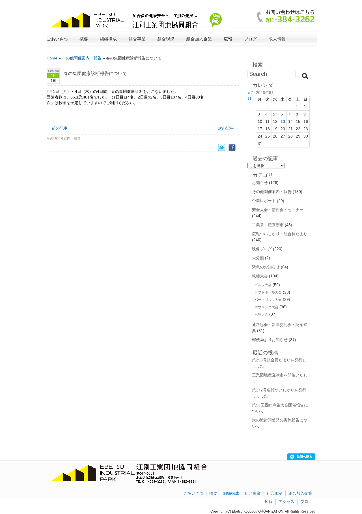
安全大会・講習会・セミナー (277, 209)
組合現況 (275, 493)
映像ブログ (262, 249)
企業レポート (264, 200)
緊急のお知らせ (266, 267)
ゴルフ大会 (263, 285)
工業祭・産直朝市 (268, 224)
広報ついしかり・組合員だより (279, 234)
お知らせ (260, 182)
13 (283, 121)
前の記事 (57, 128)
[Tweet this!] (223, 147)
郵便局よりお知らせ (270, 339)
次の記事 (228, 128)
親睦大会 (260, 276)
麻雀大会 (261, 314)
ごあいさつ (57, 39)
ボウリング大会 (266, 307)
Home (52, 58)
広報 (269, 501)
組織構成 (231, 493)
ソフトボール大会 (268, 292)
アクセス (286, 501)
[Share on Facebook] (234, 147)
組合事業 (253, 493)
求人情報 (277, 39)
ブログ (250, 39)
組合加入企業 (300, 493)
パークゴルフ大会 (268, 300)
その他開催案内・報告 (82, 58)
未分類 (258, 258)
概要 (213, 493)
